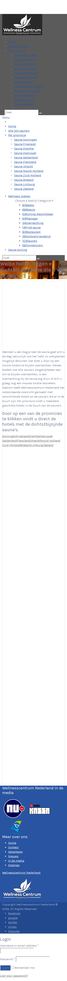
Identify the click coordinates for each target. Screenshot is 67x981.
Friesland (22, 436)
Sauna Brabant (24, 95)
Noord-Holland (50, 440)
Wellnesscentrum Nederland (21, 872)
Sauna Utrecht (23, 82)
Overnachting (33, 223)
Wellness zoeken (19, 196)
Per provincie (17, 50)
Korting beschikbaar (37, 214)
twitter (12, 922)
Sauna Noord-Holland (28, 86)
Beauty (28, 209)
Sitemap (14, 865)
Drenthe (34, 436)
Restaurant (31, 232)
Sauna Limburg (24, 100)
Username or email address (19, 945)
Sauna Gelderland (26, 73)
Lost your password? (14, 975)
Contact (13, 847)
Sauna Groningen (25, 55)
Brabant (25, 445)
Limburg (37, 445)
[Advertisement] (33, 314)
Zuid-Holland (11, 445)
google (13, 918)
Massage (30, 218)
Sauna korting (17, 250)
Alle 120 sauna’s (19, 46)
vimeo (12, 927)
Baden (28, 205)
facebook (14, 913)
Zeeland (48, 445)
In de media (16, 860)
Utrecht (35, 440)
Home (12, 42)
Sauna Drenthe (24, 64)
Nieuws (13, 856)
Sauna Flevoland (25, 77)
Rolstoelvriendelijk (36, 236)
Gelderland (9, 440)
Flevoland (23, 440)
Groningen (9, 436)
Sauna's (29, 241)
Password (7, 959)
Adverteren (15, 852)
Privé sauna (31, 227)
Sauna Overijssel (25, 68)
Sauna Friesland (25, 59)
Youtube (14, 931)
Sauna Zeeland (24, 104)
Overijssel (46, 436)
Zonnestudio (32, 245)
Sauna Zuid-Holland (27, 91)
